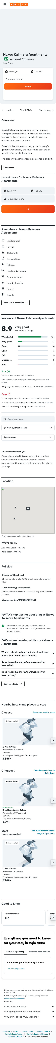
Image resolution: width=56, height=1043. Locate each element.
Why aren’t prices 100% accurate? (21, 1016)
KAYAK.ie (6, 1031)
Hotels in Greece (43, 1031)
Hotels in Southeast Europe (37, 1034)
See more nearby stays (44, 712)
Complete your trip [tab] (15, 951)
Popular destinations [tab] (39, 951)
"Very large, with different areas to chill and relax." (27, 386)
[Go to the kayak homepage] (19, 4)
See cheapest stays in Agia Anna (44, 771)
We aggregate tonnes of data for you (22, 1011)
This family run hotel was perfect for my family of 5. (25, 381)
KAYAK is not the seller (15, 1006)
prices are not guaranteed (14, 998)
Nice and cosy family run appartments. (23, 406)
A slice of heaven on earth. (17, 375)
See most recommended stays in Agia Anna (43, 832)
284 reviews (28, 58)
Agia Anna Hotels (15, 1036)
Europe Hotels (27, 1031)
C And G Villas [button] (9, 747)
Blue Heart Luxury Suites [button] (14, 810)
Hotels (15, 1031)
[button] (5, 4)
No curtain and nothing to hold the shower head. (27, 402)
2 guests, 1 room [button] (14, 79)
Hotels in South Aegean (14, 1034)
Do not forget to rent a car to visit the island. (25, 398)
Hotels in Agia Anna (16, 968)
